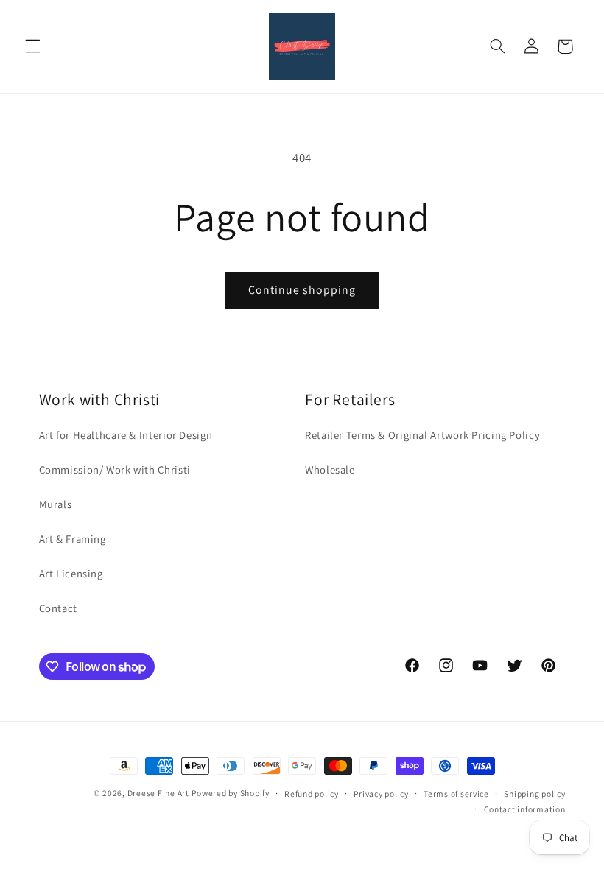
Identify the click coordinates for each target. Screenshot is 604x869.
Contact (58, 608)
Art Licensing (71, 573)
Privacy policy (381, 793)
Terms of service (456, 793)
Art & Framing (72, 539)
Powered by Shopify (230, 792)
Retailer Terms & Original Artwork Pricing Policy (422, 435)
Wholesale (330, 469)
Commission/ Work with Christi (115, 469)
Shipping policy (534, 793)
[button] (32, 46)
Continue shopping (302, 290)
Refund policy (311, 793)
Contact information (525, 809)
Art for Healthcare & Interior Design (126, 435)
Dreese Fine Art (158, 792)
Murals (55, 504)
